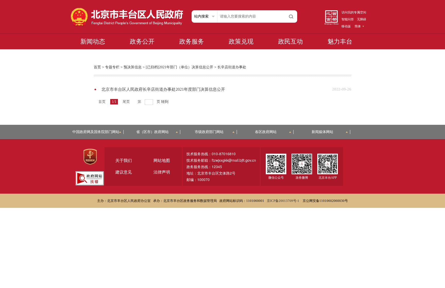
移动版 (346, 26)
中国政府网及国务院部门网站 (95, 132)
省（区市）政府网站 (152, 132)
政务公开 (142, 41)
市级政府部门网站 (209, 132)
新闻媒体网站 (322, 132)
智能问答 (347, 19)
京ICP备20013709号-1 (283, 201)
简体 (358, 26)
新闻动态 (92, 41)
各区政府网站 (266, 132)
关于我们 (123, 160)
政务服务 (191, 41)
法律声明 (161, 172)
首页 (97, 67)
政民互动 (290, 41)
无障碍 (361, 19)
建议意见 (123, 172)
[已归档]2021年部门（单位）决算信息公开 (179, 67)
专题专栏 (112, 67)
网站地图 (161, 160)
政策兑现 (241, 41)
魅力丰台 (340, 41)
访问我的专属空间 (353, 12)
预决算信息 (133, 67)
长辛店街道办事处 (231, 67)
